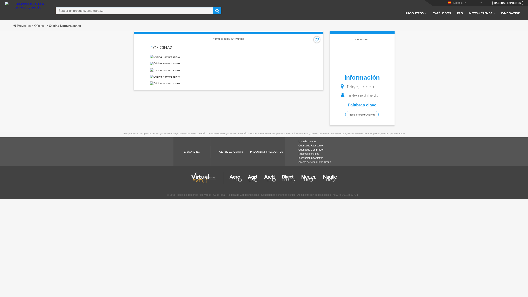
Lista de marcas (307, 141)
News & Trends (480, 13)
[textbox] (134, 10)
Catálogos (442, 13)
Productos (414, 13)
